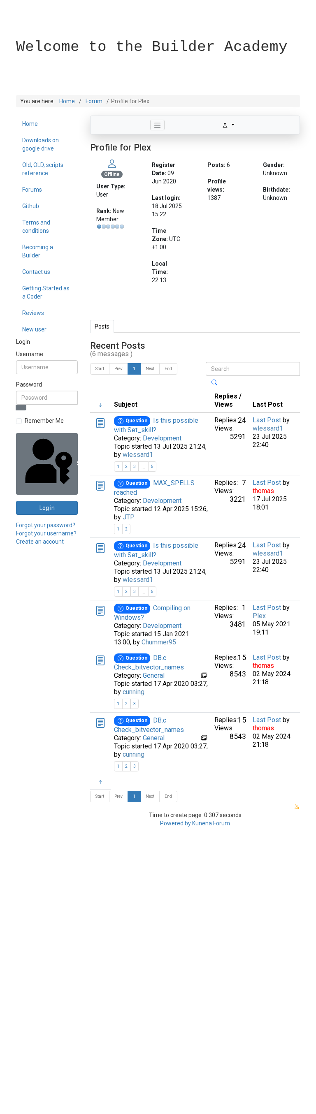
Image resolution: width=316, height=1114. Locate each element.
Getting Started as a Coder (46, 292)
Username (29, 354)
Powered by (175, 823)
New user (34, 329)
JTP (129, 517)
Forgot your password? (45, 525)
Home (30, 123)
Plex (259, 616)
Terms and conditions (36, 226)
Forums (32, 189)
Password (29, 384)
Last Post (267, 420)
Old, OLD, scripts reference (42, 169)
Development (162, 438)
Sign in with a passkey (77, 463)
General (154, 675)
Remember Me (44, 420)
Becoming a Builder (37, 251)
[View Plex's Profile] (112, 163)
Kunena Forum (211, 823)
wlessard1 (138, 455)
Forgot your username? (46, 533)
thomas (263, 491)
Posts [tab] (102, 326)
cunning (133, 692)
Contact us (36, 272)
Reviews (33, 313)
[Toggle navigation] (157, 125)
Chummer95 (159, 642)
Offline (112, 174)
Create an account (40, 541)
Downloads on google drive (40, 144)
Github (30, 206)
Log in (47, 508)
